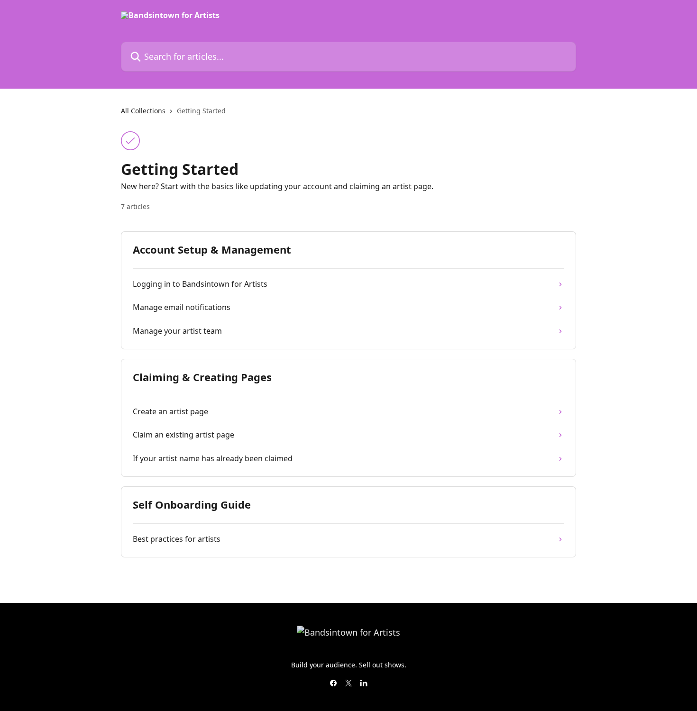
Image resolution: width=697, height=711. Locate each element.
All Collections (143, 110)
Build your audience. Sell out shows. (348, 664)
